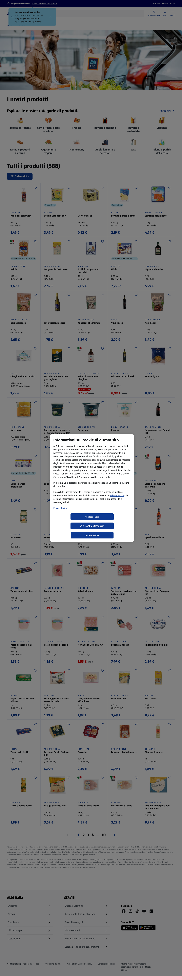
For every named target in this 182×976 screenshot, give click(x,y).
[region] (92, 488)
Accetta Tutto (92, 517)
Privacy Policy (117, 495)
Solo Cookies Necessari (92, 526)
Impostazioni (92, 535)
